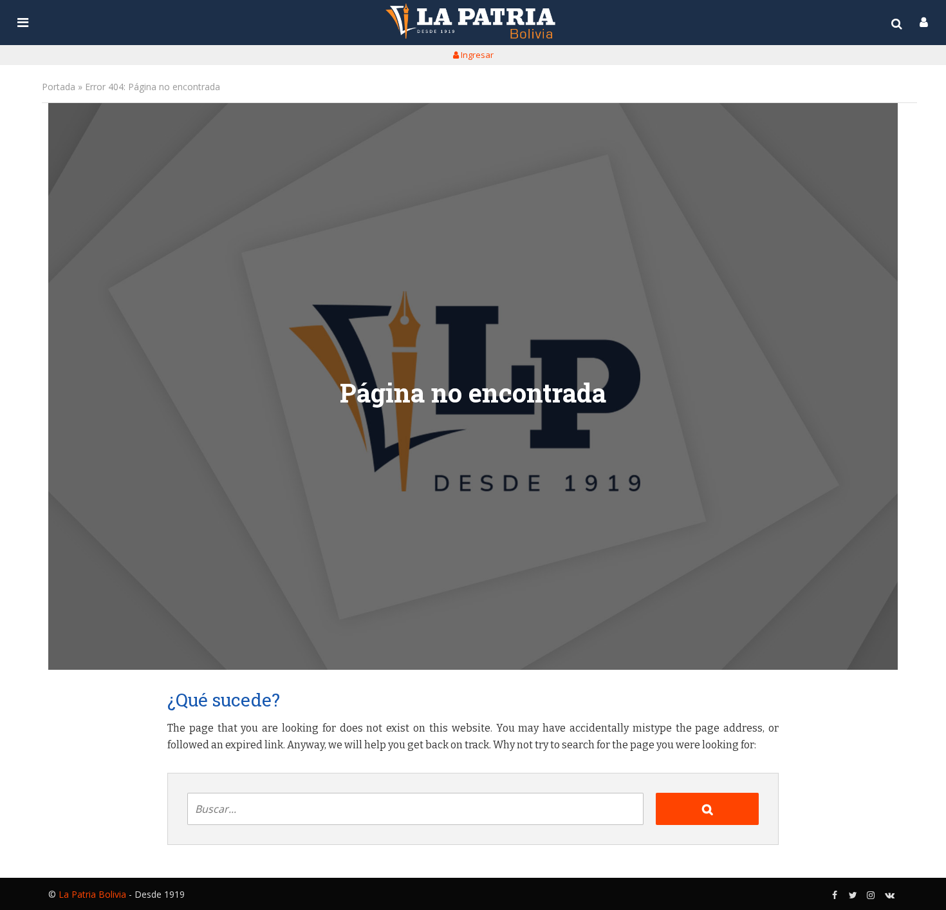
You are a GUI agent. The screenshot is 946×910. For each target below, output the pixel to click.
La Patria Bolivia (92, 894)
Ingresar (476, 55)
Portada (58, 87)
